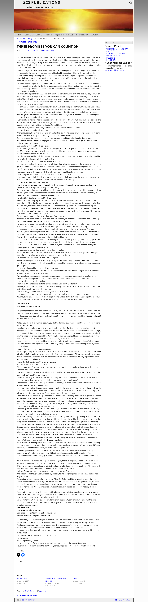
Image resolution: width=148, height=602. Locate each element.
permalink (43, 591)
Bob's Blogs (28, 38)
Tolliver (49, 35)
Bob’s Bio (40, 35)
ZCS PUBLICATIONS (28, 600)
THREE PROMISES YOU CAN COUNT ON (117, 50)
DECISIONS (110, 58)
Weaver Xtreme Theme (124, 600)
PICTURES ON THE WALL (27, 42)
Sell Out (69, 35)
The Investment (81, 35)
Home (19, 35)
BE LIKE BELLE (22, 579)
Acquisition (59, 35)
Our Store (95, 35)
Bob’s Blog (29, 35)
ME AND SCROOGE (113, 55)
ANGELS (75, 579)
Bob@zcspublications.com (115, 70)
